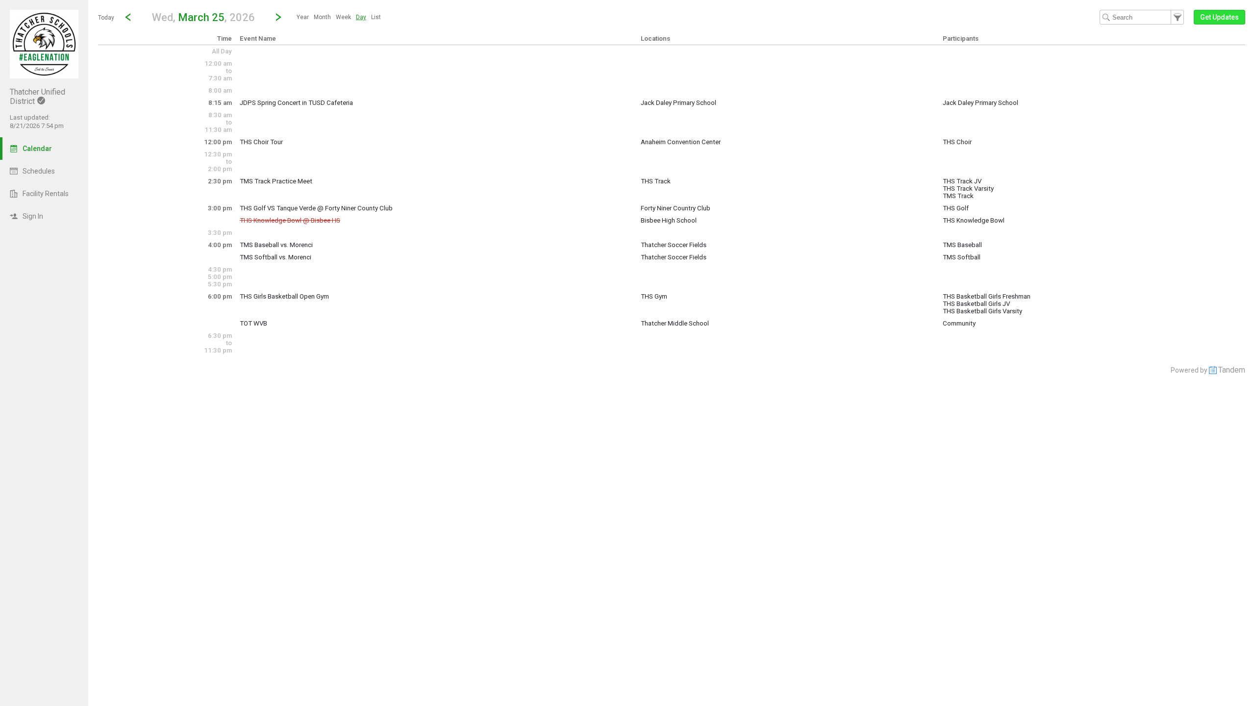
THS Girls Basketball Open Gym (284, 296)
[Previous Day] (128, 17)
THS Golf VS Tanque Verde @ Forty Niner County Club (316, 208)
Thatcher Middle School (675, 323)
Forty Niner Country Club (675, 208)
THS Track (656, 181)
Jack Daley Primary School (678, 102)
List (376, 17)
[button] (203, 17)
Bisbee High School (669, 220)
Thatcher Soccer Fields (673, 245)
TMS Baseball (962, 245)
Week (343, 17)
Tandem (1231, 370)
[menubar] (339, 17)
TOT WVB (253, 323)
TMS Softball (961, 257)
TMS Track (958, 196)
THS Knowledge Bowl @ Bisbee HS (290, 220)
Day (361, 17)
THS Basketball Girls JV (976, 303)
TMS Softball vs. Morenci (275, 257)
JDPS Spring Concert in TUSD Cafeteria (296, 102)
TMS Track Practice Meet (276, 181)
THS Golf (956, 208)
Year (303, 17)
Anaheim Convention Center (681, 142)
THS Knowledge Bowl (973, 220)
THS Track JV (962, 181)
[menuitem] (302, 17)
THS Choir (957, 142)
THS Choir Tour (261, 142)
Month (322, 17)
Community (959, 323)
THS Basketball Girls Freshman (986, 296)
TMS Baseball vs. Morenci (276, 245)
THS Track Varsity (968, 188)
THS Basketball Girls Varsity (982, 311)
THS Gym (654, 296)
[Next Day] (278, 17)
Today (106, 17)
